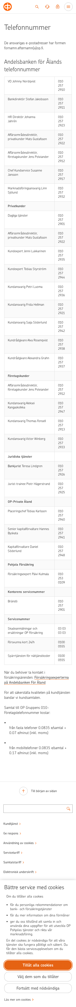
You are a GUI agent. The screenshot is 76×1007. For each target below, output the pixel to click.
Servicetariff (11, 853)
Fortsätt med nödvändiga (38, 988)
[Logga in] (58, 7)
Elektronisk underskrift (18, 872)
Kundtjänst (10, 824)
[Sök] (37, 7)
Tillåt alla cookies (38, 965)
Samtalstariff (12, 862)
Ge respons (10, 833)
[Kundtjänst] (47, 7)
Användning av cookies (18, 843)
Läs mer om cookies (17, 1000)
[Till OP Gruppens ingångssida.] (7, 7)
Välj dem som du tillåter (38, 976)
